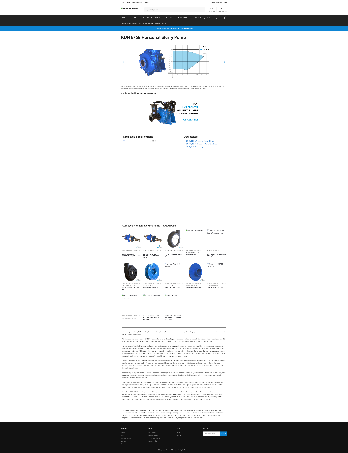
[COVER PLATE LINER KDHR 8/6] (174, 238)
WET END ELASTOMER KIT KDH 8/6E (151, 318)
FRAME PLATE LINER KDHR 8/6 (130, 288)
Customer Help (222, 11)
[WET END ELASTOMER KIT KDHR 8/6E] (174, 303)
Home (122, 2)
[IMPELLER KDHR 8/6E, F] (174, 272)
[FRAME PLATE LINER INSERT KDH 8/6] (216, 238)
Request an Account (127, 444)
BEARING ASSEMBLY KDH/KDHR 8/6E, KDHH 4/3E (131, 255)
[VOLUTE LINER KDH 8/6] (131, 303)
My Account (211, 11)
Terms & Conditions (154, 438)
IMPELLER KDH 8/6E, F (150, 287)
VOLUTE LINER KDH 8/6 (129, 319)
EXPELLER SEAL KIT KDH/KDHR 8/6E (192, 253)
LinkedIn (178, 432)
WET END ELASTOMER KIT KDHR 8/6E (173, 318)
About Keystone (137, 2)
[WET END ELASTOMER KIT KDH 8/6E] (152, 303)
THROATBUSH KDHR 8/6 (215, 287)
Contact (146, 2)
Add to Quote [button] (131, 260)
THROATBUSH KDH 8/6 (193, 287)
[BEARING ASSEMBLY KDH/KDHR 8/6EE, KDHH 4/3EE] (152, 238)
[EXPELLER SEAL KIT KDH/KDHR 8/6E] (195, 238)
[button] (123, 61)
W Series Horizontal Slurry (130, 250)
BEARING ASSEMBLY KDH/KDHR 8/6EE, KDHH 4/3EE (151, 256)
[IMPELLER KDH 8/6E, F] (152, 272)
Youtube (178, 435)
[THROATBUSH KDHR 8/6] (216, 272)
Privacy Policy (153, 441)
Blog (128, 2)
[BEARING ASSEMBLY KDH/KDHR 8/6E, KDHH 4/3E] (131, 238)
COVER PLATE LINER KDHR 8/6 (173, 255)
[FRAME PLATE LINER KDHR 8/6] (131, 272)
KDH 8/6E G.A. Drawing (194, 147)
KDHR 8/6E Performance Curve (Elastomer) (202, 144)
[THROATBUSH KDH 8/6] (195, 272)
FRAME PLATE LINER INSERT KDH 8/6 (216, 255)
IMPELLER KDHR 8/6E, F (172, 287)
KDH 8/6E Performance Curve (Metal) (200, 141)
